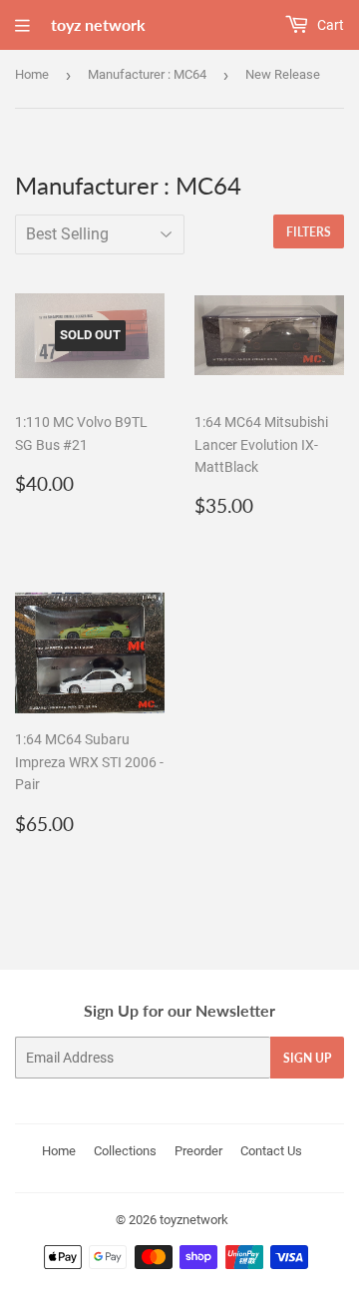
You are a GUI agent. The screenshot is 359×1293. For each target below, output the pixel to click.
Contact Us (271, 1150)
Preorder (198, 1150)
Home (32, 74)
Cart (329, 25)
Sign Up (307, 1058)
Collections (125, 1150)
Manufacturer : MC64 (147, 74)
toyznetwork (194, 1219)
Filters (308, 231)
